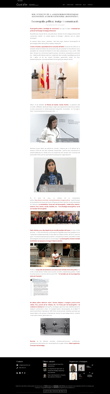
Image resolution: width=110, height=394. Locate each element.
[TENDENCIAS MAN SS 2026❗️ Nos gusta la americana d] (73, 368)
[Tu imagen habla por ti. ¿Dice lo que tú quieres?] (81, 376)
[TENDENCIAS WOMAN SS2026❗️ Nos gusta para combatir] (73, 376)
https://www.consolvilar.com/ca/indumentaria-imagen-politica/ (52, 200)
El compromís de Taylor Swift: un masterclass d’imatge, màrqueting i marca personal (56, 370)
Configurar (55, 391)
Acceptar (47, 391)
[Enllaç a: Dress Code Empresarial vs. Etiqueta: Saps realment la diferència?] (44, 376)
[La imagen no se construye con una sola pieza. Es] (81, 368)
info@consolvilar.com (24, 365)
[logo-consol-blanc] (27, 6)
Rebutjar (63, 391)
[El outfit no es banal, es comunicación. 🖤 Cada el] (90, 368)
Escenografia (61, 25)
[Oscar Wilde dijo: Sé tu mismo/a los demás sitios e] (90, 376)
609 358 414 (22, 367)
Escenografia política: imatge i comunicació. (55, 21)
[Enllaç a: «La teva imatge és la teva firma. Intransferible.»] (44, 365)
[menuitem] (64, 5)
